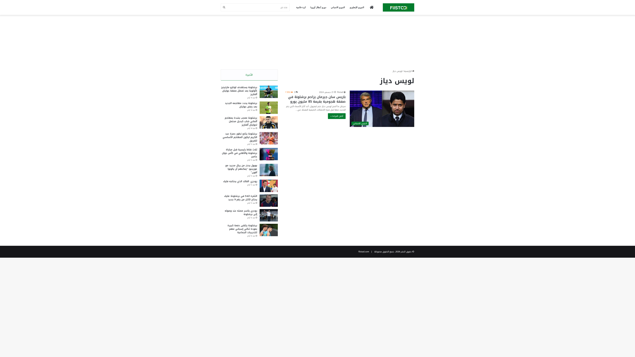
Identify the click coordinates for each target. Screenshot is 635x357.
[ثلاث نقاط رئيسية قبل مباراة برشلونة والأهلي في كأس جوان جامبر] (269, 154)
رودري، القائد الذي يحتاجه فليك (240, 181)
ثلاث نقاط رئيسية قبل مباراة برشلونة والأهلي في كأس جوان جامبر (239, 153)
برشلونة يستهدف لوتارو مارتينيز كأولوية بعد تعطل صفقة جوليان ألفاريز (239, 91)
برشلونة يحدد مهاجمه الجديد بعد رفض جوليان (241, 105)
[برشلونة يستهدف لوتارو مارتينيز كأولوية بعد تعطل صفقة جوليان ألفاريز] (269, 92)
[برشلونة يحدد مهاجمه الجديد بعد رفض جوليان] (269, 107)
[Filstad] (398, 7)
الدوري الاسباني (338, 7)
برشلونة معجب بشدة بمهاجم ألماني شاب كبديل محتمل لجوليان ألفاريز (241, 121)
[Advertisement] (317, 41)
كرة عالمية (301, 7)
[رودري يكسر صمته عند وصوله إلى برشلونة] (269, 215)
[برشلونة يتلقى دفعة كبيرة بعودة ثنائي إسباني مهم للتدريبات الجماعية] (269, 230)
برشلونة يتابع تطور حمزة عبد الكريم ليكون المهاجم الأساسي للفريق (240, 137)
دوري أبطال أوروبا (318, 7)
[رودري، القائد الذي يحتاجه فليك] (269, 186)
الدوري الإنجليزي (357, 7)
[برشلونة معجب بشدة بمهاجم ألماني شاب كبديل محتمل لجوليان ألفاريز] (269, 122)
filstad (340, 92)
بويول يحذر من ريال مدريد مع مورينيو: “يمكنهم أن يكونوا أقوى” (241, 169)
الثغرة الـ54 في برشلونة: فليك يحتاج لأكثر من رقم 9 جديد (240, 198)
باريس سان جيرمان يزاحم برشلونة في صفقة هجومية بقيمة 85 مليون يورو (317, 99)
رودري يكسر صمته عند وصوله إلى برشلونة (241, 213)
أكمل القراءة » (336, 116)
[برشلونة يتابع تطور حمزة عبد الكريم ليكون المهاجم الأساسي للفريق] (269, 138)
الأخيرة (249, 75)
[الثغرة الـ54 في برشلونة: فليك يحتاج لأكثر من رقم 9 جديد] (269, 200)
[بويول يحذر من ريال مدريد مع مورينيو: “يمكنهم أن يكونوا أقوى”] (269, 170)
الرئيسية (408, 71)
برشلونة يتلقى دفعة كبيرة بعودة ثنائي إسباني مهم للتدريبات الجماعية (242, 229)
